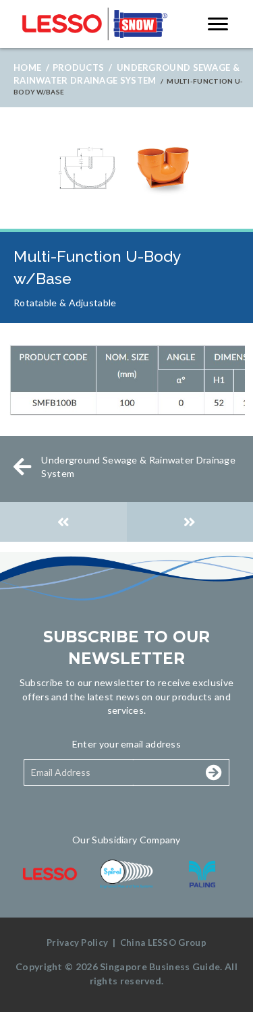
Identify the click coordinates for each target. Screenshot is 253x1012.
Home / (31, 67)
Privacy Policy (77, 942)
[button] (175, 772)
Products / (82, 67)
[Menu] (217, 24)
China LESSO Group (163, 942)
